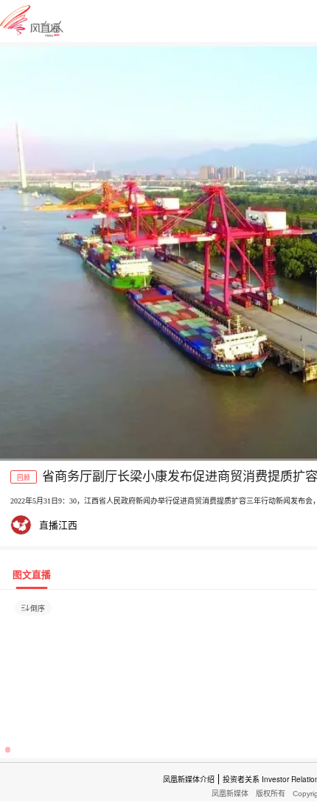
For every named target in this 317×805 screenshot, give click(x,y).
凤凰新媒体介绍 (189, 779)
